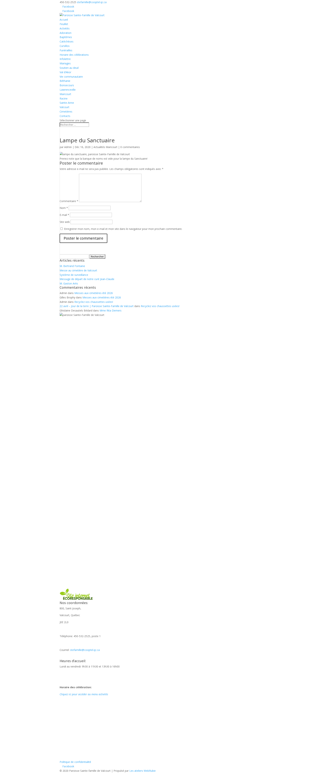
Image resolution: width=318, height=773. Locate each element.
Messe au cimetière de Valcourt (78, 270)
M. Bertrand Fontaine (72, 266)
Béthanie (65, 81)
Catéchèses (66, 41)
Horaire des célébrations (74, 54)
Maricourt (65, 94)
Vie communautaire (71, 76)
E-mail (64, 215)
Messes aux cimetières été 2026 (93, 293)
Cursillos (65, 46)
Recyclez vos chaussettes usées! (93, 302)
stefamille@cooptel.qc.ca (85, 650)
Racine (64, 98)
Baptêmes (66, 37)
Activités (65, 28)
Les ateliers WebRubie (142, 770)
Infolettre (65, 59)
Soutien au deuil (69, 68)
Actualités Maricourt (105, 147)
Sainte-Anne (67, 102)
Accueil (64, 19)
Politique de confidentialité (75, 762)
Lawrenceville (68, 89)
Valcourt (64, 107)
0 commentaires (130, 147)
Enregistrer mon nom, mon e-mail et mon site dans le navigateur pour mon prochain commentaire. (123, 229)
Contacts (65, 116)
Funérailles (66, 50)
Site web (65, 222)
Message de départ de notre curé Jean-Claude (87, 279)
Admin (68, 147)
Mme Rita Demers (110, 310)
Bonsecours (67, 85)
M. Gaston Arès (69, 283)
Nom (64, 208)
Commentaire (69, 201)
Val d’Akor (65, 72)
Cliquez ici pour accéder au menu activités (84, 694)
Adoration (65, 33)
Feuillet (64, 24)
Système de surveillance (74, 275)
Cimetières (66, 111)
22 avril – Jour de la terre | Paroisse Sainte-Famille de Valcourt (97, 306)
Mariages (65, 63)
